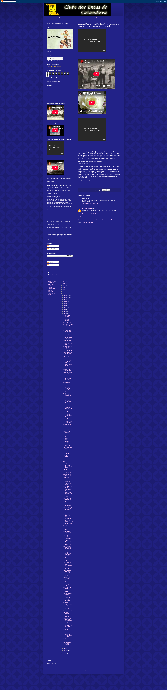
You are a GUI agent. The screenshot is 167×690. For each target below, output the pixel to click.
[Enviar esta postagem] (99, 190)
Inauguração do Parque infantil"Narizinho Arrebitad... (67, 336)
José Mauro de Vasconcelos (67, 370)
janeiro (65, 650)
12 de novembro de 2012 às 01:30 (90, 213)
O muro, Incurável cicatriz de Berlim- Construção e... (67, 348)
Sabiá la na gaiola (67, 459)
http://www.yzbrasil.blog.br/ (92, 17)
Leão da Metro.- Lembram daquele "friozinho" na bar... (67, 434)
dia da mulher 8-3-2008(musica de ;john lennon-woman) (67, 548)
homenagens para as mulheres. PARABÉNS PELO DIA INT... (67, 553)
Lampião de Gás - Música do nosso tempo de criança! (67, 620)
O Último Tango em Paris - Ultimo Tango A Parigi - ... (68, 326)
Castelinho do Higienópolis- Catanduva (67, 532)
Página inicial (99, 219)
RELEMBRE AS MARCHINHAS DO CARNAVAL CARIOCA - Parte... (67, 573)
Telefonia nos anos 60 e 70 (67, 484)
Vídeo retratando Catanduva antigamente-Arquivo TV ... (67, 479)
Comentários (52, 248)
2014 (64, 287)
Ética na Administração (51, 288)
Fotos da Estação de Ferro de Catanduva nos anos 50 (67, 634)
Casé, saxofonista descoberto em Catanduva (67, 353)
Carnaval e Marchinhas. (67, 600)
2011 (64, 293)
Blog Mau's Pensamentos (51, 291)
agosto (65, 303)
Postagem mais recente (83, 219)
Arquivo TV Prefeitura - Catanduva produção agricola (66, 389)
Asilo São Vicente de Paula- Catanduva (67, 449)
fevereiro (66, 648)
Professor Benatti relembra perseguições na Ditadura (67, 443)
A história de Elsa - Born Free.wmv (67, 357)
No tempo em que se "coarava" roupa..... (67, 361)
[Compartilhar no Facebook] (107, 190)
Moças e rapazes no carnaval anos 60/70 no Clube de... (67, 595)
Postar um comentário (85, 216)
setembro (66, 301)
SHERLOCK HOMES (66, 452)
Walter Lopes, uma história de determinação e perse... (67, 488)
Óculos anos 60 (67, 602)
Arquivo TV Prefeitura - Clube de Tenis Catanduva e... (67, 420)
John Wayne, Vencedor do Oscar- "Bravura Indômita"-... (67, 614)
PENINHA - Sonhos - (66, 439)
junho (65, 307)
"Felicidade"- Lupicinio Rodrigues (66, 456)
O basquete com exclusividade (52, 282)
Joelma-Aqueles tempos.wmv (67, 475)
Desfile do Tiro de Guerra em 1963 (68, 630)
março (65, 313)
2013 (64, 289)
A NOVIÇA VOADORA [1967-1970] (67, 471)
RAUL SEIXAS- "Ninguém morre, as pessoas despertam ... (67, 318)
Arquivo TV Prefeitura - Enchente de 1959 (67, 395)
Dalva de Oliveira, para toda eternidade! (67, 374)
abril (65, 311)
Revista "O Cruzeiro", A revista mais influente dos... (67, 503)
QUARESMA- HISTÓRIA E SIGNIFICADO (67, 537)
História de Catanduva (50, 285)
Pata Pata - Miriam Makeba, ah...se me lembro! (67, 366)
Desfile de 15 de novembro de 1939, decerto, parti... (67, 342)
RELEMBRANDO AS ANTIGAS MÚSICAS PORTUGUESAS (67, 510)
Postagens (51, 246)
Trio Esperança (67, 562)
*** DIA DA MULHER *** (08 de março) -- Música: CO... (67, 542)
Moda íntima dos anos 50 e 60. (67, 499)
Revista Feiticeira (67, 523)
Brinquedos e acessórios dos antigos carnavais (67, 566)
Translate (58, 60)
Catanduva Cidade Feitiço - (67, 425)
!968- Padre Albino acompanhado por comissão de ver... (67, 625)
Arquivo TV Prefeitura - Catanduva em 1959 (67, 400)
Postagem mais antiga (115, 219)
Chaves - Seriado (67, 610)
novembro (66, 297)
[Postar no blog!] (104, 190)
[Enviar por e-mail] (102, 190)
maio (65, 309)
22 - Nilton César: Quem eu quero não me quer (67, 331)
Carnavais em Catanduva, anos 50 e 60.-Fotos (67, 527)
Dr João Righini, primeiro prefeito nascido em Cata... (68, 494)
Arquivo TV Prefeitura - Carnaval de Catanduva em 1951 (67, 414)
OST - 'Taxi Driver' (67, 322)
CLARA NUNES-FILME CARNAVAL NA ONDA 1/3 (67, 589)
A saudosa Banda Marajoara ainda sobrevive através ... (67, 465)
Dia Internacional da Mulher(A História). (67, 559)
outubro (66, 299)
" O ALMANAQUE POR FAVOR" (67, 383)
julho (65, 305)
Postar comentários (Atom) (88, 222)
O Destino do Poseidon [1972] (68, 521)
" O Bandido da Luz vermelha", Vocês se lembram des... (67, 378)
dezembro (66, 295)
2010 (64, 653)
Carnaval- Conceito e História (66, 584)
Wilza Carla (66, 461)
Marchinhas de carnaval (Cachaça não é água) (67, 579)
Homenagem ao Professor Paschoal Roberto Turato (67, 644)
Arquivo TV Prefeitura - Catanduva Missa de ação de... (67, 407)
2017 (64, 281)
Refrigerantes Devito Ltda (66, 639)
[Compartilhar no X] (106, 190)
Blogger (90, 670)
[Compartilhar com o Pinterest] (109, 190)
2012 (64, 291)
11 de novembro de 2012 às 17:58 (90, 203)
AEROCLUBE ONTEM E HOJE (68, 428)
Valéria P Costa (53, 274)
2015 (64, 285)
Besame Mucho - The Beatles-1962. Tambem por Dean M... (67, 516)
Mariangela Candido (87, 208)
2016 (64, 283)
